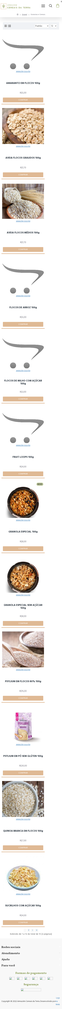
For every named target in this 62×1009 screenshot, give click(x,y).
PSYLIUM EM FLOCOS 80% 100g (23, 681)
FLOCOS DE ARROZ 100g (23, 307)
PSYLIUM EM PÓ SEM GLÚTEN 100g (23, 756)
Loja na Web (58, 1001)
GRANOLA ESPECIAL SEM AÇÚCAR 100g (23, 607)
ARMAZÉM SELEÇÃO (23, 71)
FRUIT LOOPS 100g (23, 457)
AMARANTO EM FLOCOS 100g (23, 83)
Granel (24, 14)
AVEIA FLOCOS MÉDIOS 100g (23, 232)
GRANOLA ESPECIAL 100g (23, 531)
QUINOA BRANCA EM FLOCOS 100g (23, 830)
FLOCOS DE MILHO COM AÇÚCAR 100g (23, 382)
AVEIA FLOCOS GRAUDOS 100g (23, 157)
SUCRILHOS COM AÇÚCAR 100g (23, 905)
